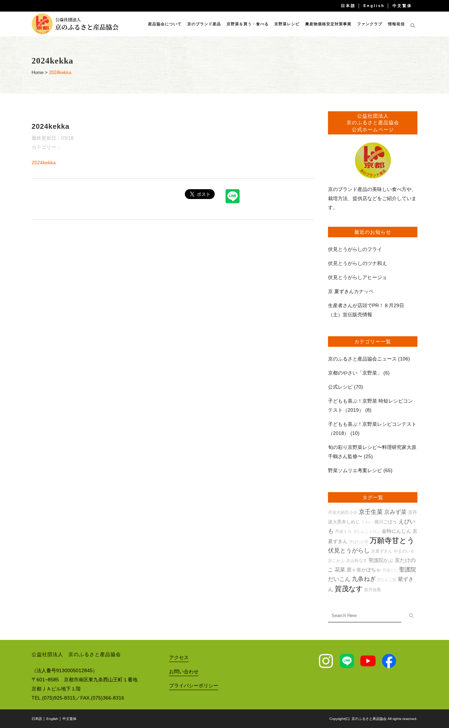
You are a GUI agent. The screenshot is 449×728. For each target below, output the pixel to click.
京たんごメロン (366, 531)
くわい (367, 522)
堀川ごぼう (385, 521)
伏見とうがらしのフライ (355, 249)
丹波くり (343, 531)
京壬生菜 (371, 512)
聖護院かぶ (381, 560)
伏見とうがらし (349, 550)
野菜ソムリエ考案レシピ (355, 470)
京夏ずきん (381, 551)
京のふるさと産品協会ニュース (362, 359)
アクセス (179, 657)
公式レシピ (340, 387)
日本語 (348, 6)
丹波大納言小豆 (342, 512)
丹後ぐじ (390, 570)
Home (37, 72)
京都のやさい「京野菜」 (355, 373)
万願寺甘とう (392, 540)
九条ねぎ (364, 579)
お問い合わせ (184, 671)
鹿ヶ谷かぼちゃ (364, 570)
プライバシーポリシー (193, 685)
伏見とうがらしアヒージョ (357, 277)
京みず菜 (395, 512)
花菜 (340, 570)
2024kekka (44, 162)
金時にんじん (396, 531)
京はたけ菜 (358, 542)
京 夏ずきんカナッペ (351, 291)
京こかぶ (336, 560)
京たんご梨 (386, 579)
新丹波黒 (372, 589)
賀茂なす (349, 589)
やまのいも (404, 551)
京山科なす (356, 560)
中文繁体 (402, 6)
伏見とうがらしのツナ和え (357, 263)
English (374, 6)
